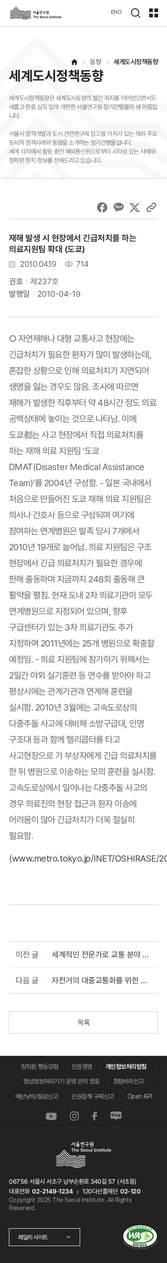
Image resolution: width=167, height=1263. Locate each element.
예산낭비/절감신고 (36, 1096)
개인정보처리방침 (126, 1066)
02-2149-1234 (52, 1191)
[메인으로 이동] (73, 62)
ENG (116, 11)
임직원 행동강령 (39, 1066)
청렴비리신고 (128, 1081)
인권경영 (82, 1066)
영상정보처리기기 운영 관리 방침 (61, 1081)
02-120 (130, 1191)
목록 (83, 1022)
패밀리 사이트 (33, 1237)
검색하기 (135, 13)
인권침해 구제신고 (92, 1096)
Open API (139, 1096)
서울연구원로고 (35, 13)
